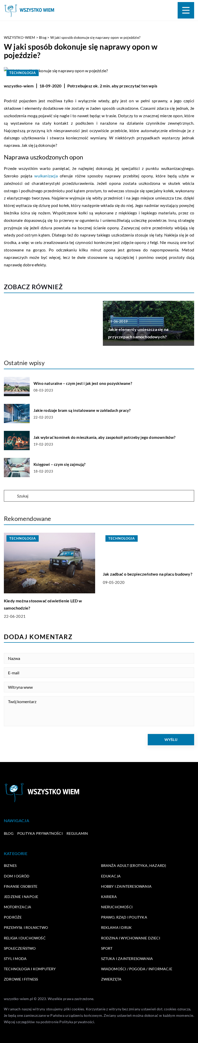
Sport (107, 948)
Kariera (109, 896)
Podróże (13, 917)
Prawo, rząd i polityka (124, 917)
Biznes (10, 865)
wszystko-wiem (19, 85)
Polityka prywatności (40, 833)
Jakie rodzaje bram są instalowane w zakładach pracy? (82, 410)
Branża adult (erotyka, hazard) (133, 865)
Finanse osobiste (20, 886)
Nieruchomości (117, 907)
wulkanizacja (45, 175)
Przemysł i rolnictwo (26, 927)
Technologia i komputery (30, 969)
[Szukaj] (10, 496)
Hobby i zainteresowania (126, 886)
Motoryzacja (17, 907)
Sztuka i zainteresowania (127, 958)
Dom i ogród (16, 876)
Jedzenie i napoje (21, 896)
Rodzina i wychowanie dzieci (130, 938)
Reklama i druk (116, 927)
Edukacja (111, 876)
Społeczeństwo (20, 948)
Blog (8, 833)
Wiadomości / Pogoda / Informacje (136, 969)
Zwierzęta (111, 979)
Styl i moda (15, 958)
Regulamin (77, 833)
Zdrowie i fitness (21, 979)
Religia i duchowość (25, 938)
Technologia (22, 73)
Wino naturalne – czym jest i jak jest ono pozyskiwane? (83, 383)
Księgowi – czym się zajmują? (60, 464)
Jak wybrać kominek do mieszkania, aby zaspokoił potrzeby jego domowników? (105, 437)
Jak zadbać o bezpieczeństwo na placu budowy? (147, 574)
